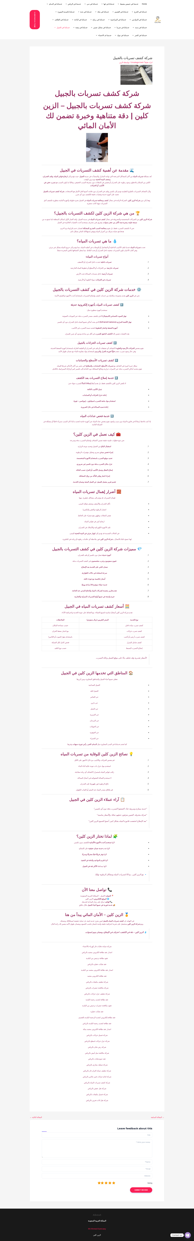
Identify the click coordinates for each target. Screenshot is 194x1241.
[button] (119, 4)
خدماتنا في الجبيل (63, 27)
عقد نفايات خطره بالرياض (97, 964)
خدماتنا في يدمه (141, 27)
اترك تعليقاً (148, 62)
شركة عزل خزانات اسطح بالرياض (97, 1041)
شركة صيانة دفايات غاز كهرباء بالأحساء (97, 946)
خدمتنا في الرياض (74, 4)
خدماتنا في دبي (92, 4)
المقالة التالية (36, 1117)
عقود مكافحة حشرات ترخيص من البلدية (97, 1005)
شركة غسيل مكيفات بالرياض (97, 1094)
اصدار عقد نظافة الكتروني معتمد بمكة (97, 1029)
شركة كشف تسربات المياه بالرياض (97, 1082)
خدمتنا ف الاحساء (104, 35)
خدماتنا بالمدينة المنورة (66, 12)
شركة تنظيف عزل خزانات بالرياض (97, 994)
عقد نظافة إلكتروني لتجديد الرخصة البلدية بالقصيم (97, 1017)
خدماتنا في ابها (109, 4)
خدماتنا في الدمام (55, 4)
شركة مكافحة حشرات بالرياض (97, 988)
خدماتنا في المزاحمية (118, 19)
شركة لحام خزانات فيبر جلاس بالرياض (97, 1076)
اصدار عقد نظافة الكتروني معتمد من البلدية (97, 970)
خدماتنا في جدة (86, 12)
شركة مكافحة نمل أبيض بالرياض (97, 1053)
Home (144, 4)
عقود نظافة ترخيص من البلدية (97, 958)
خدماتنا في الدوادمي (139, 19)
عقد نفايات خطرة (97, 1011)
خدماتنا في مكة (103, 12)
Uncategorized (137, 62)
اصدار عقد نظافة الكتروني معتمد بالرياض (97, 952)
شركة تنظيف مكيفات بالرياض (97, 982)
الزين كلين (89, 899)
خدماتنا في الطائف (61, 19)
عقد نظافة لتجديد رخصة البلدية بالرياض (97, 1023)
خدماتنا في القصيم (121, 12)
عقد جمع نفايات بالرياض (97, 1059)
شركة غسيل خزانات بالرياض (97, 1035)
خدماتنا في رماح (99, 19)
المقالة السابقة (157, 1117)
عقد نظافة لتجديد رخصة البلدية (97, 999)
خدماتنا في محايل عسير (102, 27)
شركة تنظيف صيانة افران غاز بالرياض (97, 1070)
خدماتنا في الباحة (80, 19)
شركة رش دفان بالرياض (97, 1047)
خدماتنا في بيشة (81, 27)
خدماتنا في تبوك (123, 35)
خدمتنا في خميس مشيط (129, 4)
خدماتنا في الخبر (141, 35)
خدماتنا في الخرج (140, 12)
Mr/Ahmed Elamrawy (97, 1229)
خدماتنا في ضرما (123, 27)
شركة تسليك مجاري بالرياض (97, 1065)
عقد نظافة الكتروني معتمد (97, 976)
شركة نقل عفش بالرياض (97, 1088)
